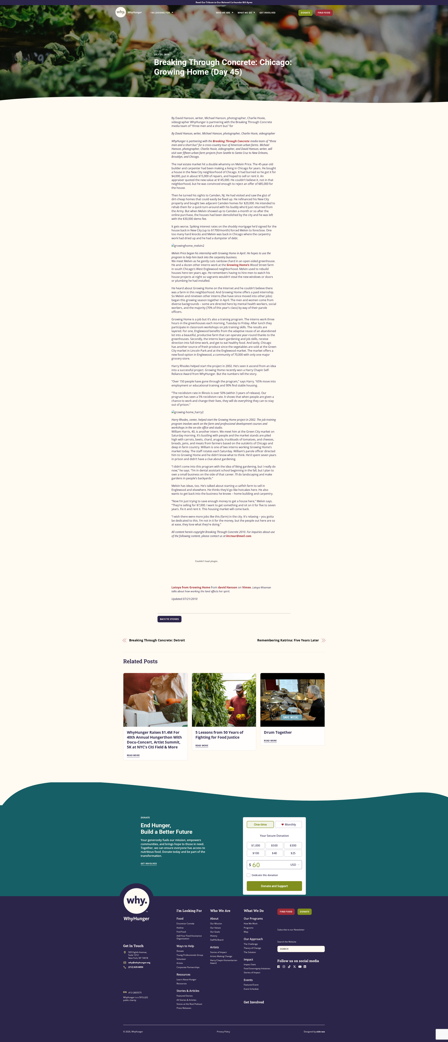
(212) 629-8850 (135, 967)
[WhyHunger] (128, 12)
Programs (248, 927)
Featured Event (251, 984)
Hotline (180, 927)
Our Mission (216, 923)
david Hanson (227, 587)
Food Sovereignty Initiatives (257, 968)
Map (246, 931)
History (213, 935)
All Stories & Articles (186, 999)
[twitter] (295, 966)
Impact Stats (250, 964)
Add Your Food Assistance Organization (189, 937)
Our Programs (253, 918)
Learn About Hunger (186, 979)
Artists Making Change (221, 956)
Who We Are (223, 12)
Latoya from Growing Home (191, 587)
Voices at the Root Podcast (189, 1003)
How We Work (250, 923)
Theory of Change (252, 948)
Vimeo (246, 587)
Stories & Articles (188, 991)
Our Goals (215, 931)
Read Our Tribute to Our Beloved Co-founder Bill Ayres (224, 2)
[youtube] (300, 966)
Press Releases (184, 1008)
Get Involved (268, 12)
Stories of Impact (218, 952)
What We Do (245, 12)
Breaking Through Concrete (231, 141)
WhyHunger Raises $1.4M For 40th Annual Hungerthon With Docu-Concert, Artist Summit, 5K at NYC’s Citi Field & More (154, 739)
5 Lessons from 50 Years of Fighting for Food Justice (219, 735)
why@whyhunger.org (139, 962)
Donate (305, 12)
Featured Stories (185, 995)
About (214, 918)
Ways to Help (185, 946)
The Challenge (251, 944)
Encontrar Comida (185, 923)
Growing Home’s (238, 265)
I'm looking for (172, 11)
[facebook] (279, 966)
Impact (248, 959)
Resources (183, 974)
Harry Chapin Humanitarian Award (223, 962)
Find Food (324, 12)
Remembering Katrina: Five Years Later (288, 640)
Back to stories (169, 619)
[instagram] (285, 966)
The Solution (250, 952)
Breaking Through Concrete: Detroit (157, 640)
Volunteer (181, 959)
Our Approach (253, 939)
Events (248, 980)
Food (180, 918)
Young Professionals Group (190, 955)
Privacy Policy (223, 1031)
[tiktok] (290, 966)
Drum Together (278, 732)
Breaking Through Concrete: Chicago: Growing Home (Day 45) (223, 67)
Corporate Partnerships (188, 967)
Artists (180, 963)
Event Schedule (251, 988)
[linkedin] (306, 966)
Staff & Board (216, 939)
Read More (133, 755)
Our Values (215, 927)
